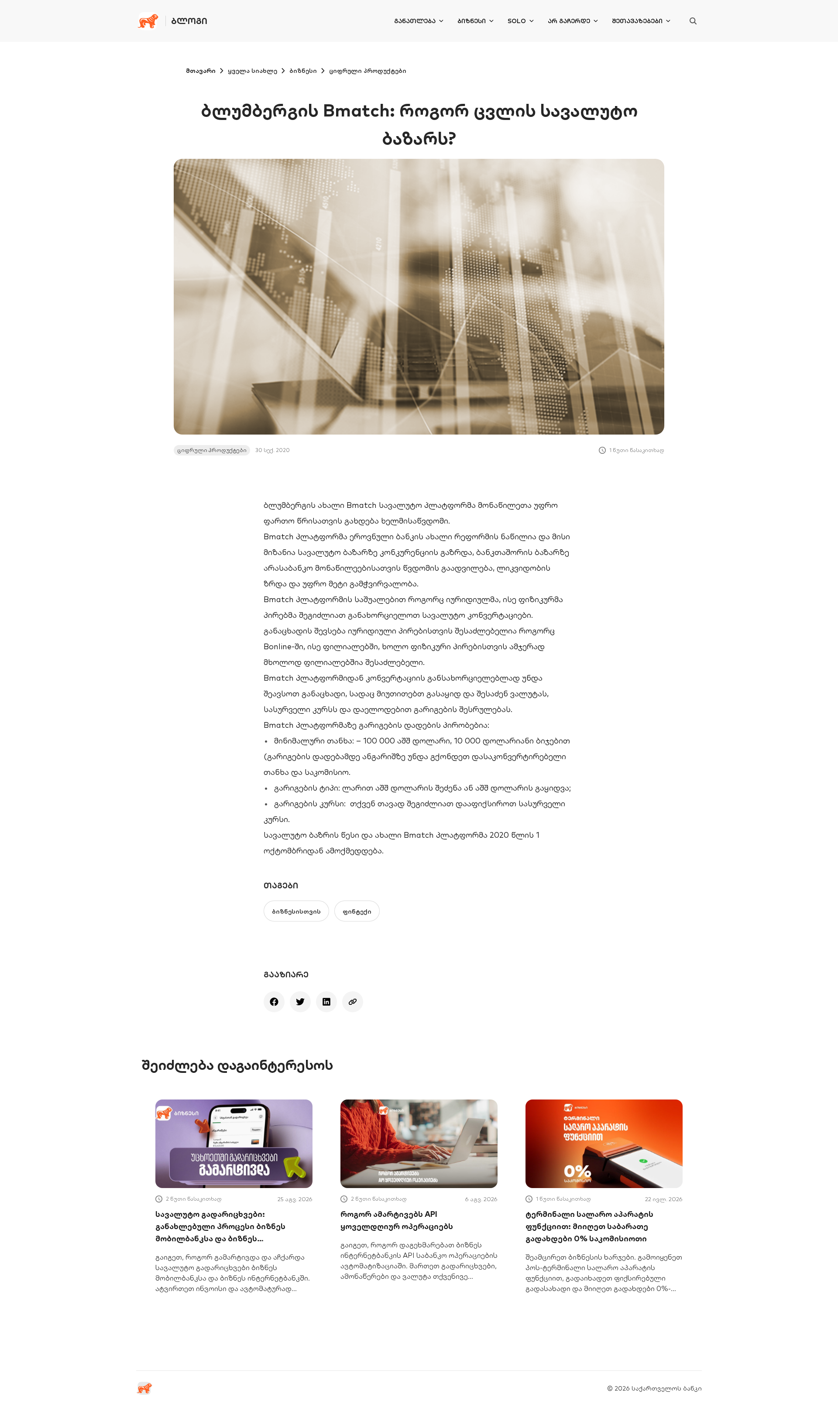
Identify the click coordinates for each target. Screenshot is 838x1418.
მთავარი (201, 71)
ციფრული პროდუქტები (367, 71)
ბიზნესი (471, 21)
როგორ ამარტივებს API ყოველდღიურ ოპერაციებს (396, 1220)
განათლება (415, 21)
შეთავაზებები (637, 21)
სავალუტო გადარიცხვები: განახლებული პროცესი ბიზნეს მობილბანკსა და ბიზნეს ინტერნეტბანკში (220, 1227)
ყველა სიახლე (252, 71)
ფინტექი (357, 911)
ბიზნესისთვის (296, 911)
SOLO (517, 21)
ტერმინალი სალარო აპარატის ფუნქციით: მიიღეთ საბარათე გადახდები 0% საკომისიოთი (589, 1226)
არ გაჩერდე (569, 21)
